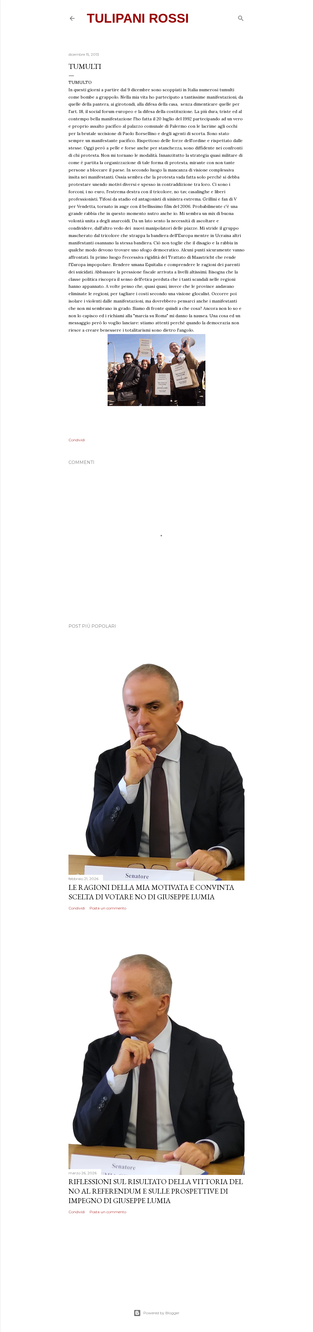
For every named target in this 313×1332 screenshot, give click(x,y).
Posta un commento (108, 908)
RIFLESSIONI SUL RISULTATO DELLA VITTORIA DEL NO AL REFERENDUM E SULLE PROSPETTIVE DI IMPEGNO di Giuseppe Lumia (155, 1191)
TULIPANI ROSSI (138, 18)
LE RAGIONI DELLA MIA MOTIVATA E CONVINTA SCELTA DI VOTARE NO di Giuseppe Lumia (151, 891)
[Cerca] (241, 17)
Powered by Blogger (161, 1313)
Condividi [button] (76, 440)
